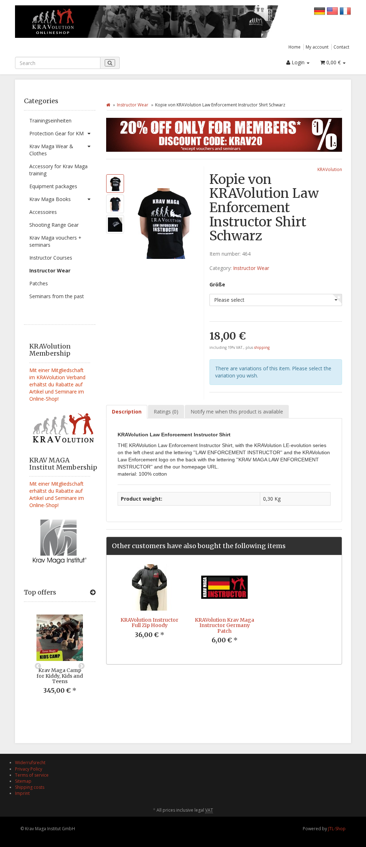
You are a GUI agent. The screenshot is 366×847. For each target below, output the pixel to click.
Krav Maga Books (50, 199)
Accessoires (43, 212)
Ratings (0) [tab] (166, 411)
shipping (261, 347)
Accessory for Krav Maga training (58, 170)
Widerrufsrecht (30, 763)
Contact (341, 47)
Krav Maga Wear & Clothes (51, 150)
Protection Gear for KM (56, 133)
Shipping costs (29, 787)
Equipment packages (53, 186)
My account (317, 47)
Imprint (22, 793)
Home (294, 47)
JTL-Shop (337, 829)
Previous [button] (37, 666)
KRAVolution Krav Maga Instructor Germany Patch (224, 625)
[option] (59, 660)
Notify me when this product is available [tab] (237, 411)
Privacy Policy (28, 769)
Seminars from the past (56, 296)
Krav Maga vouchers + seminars (55, 241)
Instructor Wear (49, 270)
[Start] (108, 105)
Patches (38, 283)
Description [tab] (127, 411)
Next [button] (81, 666)
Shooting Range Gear (54, 224)
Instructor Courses (50, 257)
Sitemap (23, 781)
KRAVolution (329, 169)
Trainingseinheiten (50, 120)
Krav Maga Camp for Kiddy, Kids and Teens (59, 676)
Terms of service (32, 775)
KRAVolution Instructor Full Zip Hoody (149, 622)
